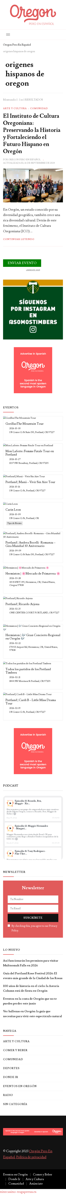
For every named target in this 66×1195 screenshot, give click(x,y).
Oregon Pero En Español (24, 159)
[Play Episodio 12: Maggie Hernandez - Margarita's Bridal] (10, 828)
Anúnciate (36, 1184)
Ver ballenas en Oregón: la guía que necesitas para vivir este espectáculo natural (32, 1013)
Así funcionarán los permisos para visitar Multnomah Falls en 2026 (30, 963)
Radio (8, 1095)
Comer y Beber (15, 1050)
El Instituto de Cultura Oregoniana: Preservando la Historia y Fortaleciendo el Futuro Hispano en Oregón (31, 133)
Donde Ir (10, 1077)
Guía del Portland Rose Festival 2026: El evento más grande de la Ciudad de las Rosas (32, 975)
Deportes (11, 1068)
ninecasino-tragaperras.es (18, 1192)
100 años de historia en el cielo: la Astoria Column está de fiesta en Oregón (31, 988)
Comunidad (39, 108)
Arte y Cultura (15, 108)
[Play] (10, 803)
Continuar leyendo (18, 239)
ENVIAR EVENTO (22, 263)
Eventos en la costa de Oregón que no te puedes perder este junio (30, 1001)
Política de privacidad (31, 1157)
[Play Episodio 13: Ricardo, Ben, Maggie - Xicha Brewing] (10, 803)
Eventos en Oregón (20, 1086)
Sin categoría (15, 1104)
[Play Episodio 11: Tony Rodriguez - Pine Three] (10, 853)
